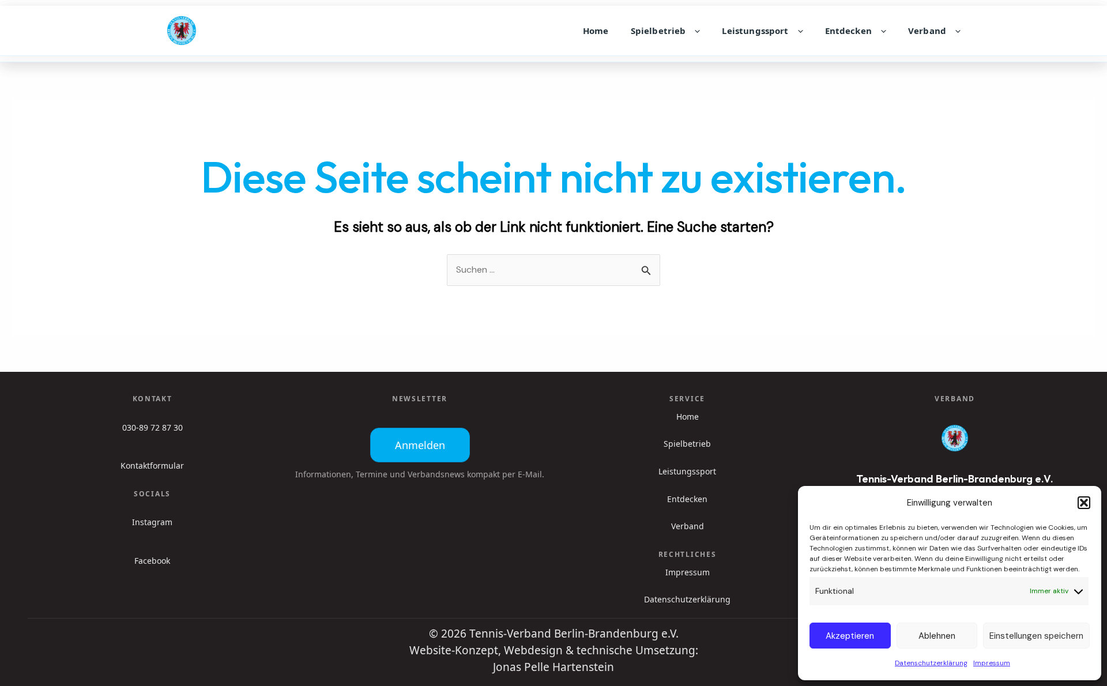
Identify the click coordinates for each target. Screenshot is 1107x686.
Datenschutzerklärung (931, 663)
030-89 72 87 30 (152, 427)
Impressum (991, 663)
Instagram (152, 522)
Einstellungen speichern (1036, 636)
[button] (1084, 502)
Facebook (152, 560)
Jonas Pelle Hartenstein (553, 666)
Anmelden (420, 445)
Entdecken (848, 30)
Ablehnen (936, 636)
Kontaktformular (152, 465)
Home (596, 30)
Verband (927, 30)
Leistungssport (755, 30)
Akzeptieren (850, 636)
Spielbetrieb (658, 30)
